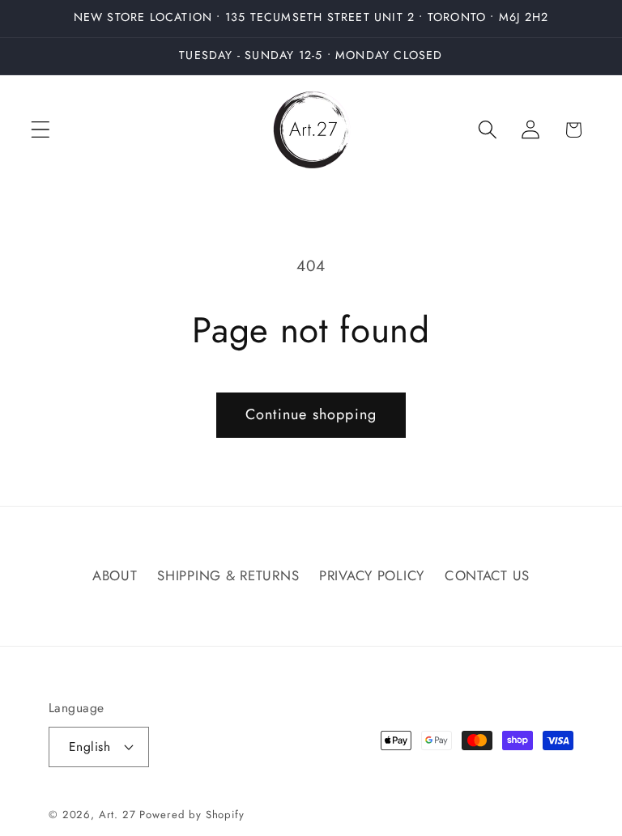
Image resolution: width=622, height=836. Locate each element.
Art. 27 (117, 814)
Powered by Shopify (191, 814)
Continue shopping (311, 414)
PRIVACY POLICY (371, 575)
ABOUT (115, 575)
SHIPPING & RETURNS (228, 575)
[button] (40, 129)
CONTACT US (487, 575)
